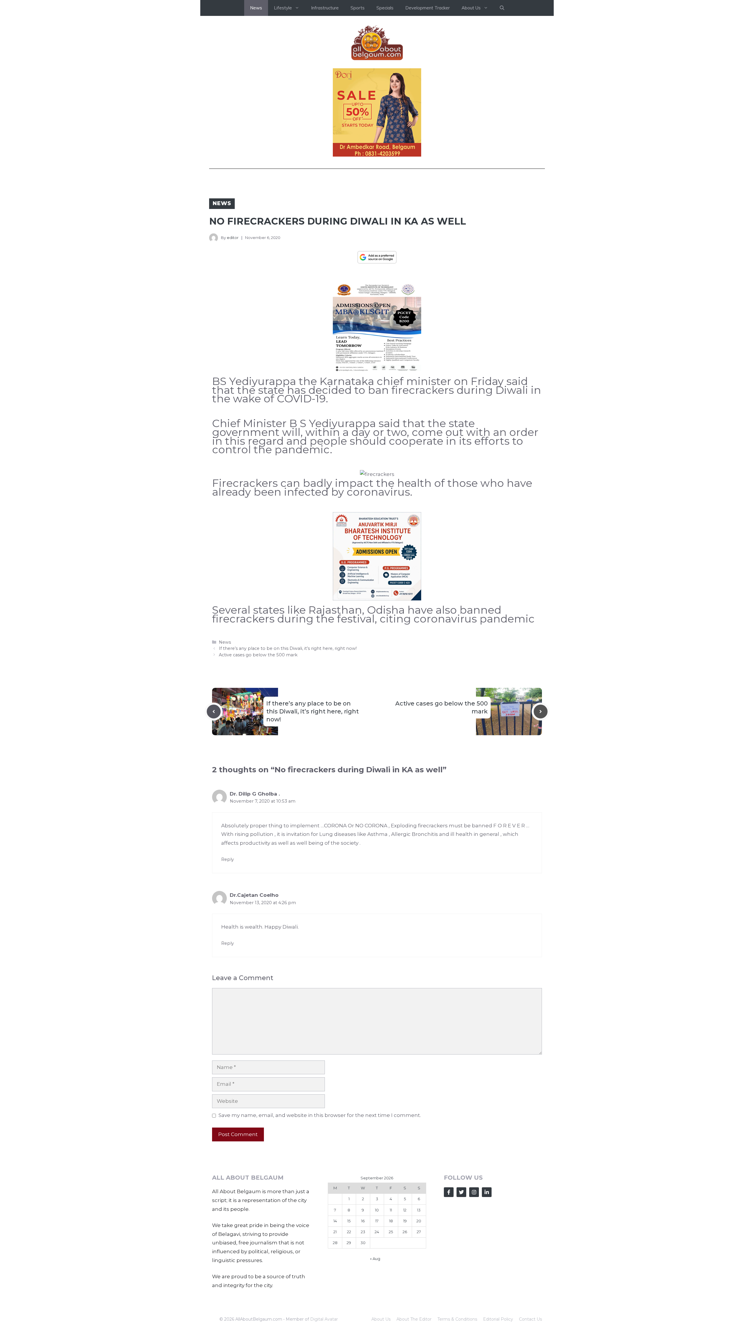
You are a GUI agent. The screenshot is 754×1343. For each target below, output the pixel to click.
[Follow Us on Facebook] (449, 1192)
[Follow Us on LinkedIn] (487, 1192)
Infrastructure (325, 8)
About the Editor (413, 1319)
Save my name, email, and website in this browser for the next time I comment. (320, 1115)
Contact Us (530, 1319)
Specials (384, 8)
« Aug (375, 1258)
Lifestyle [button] (283, 8)
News (256, 8)
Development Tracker (427, 8)
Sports (357, 8)
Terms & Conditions (457, 1319)
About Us (381, 1319)
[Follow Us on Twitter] (461, 1192)
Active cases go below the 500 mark (258, 655)
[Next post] (541, 712)
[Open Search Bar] (502, 8)
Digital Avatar (324, 1319)
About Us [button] (471, 8)
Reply (227, 859)
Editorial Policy (498, 1319)
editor (233, 237)
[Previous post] (214, 712)
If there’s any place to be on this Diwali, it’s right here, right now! (288, 648)
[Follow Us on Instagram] (474, 1192)
